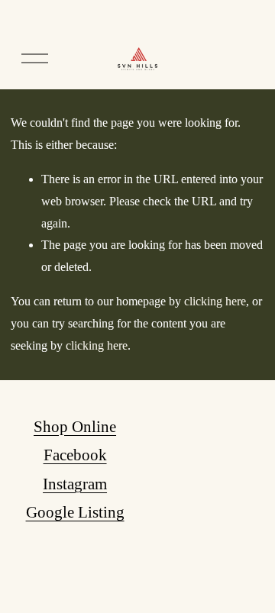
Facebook (75, 455)
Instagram (75, 484)
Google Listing (75, 512)
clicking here (215, 301)
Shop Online (75, 427)
